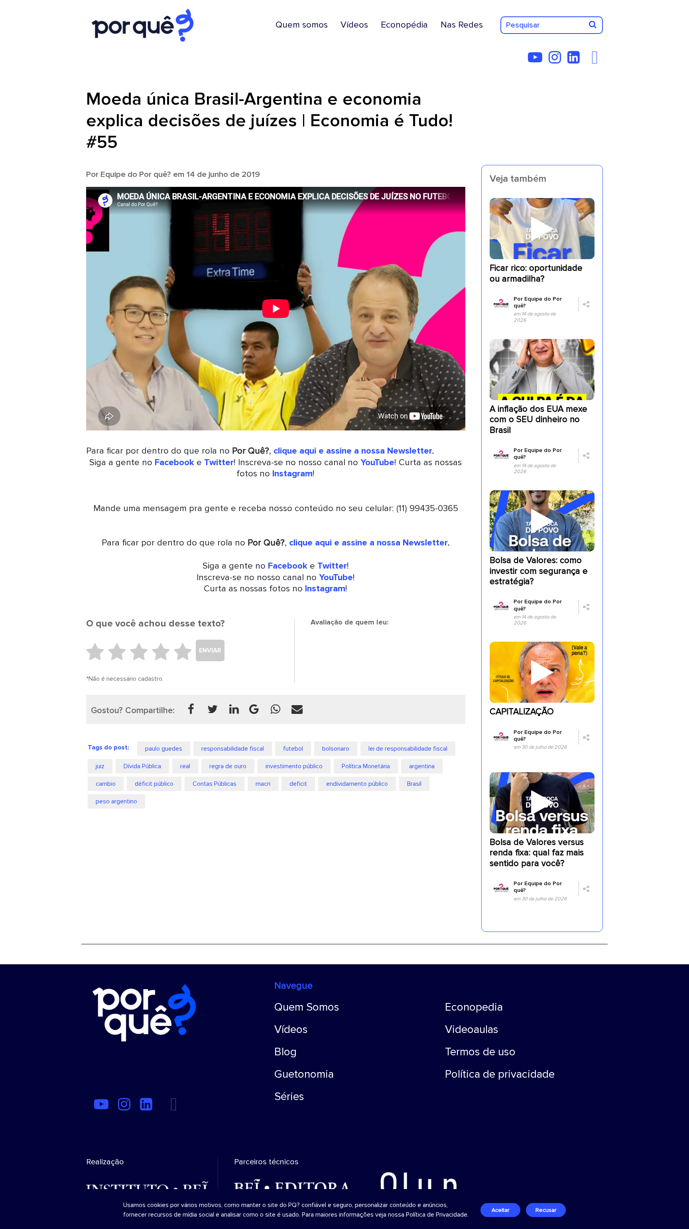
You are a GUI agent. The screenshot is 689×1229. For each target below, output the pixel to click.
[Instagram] (557, 60)
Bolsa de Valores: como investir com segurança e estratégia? (539, 571)
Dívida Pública (142, 766)
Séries (289, 1096)
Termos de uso (480, 1052)
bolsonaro (335, 749)
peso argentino (116, 801)
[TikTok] (588, 60)
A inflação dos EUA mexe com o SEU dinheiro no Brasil (538, 420)
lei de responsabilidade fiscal (407, 749)
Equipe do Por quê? (135, 174)
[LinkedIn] (576, 60)
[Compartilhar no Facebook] (191, 709)
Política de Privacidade (436, 1215)
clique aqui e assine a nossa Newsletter (353, 450)
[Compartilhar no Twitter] (212, 709)
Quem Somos (306, 1007)
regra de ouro (227, 766)
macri (263, 784)
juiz (100, 766)
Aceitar (500, 1210)
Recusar (545, 1210)
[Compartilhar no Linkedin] (234, 709)
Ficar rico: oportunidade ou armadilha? (536, 273)
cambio (106, 784)
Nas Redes (462, 24)
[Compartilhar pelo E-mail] (297, 709)
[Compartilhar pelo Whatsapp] (275, 709)
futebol (293, 749)
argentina (422, 766)
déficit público (154, 784)
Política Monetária (366, 766)
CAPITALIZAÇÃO (522, 711)
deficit (298, 784)
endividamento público (357, 784)
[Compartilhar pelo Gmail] (254, 709)
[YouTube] (537, 60)
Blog (285, 1052)
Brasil (414, 784)
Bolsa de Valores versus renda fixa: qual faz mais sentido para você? (537, 853)
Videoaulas (471, 1029)
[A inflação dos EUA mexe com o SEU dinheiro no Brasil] (542, 369)
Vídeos (354, 24)
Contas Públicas (214, 784)
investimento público (294, 766)
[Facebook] (597, 60)
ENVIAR (210, 650)
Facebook (174, 462)
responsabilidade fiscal (232, 749)
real (185, 766)
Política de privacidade (500, 1074)
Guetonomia (304, 1074)
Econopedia (474, 1007)
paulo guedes (163, 749)
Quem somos (302, 24)
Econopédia (404, 24)
